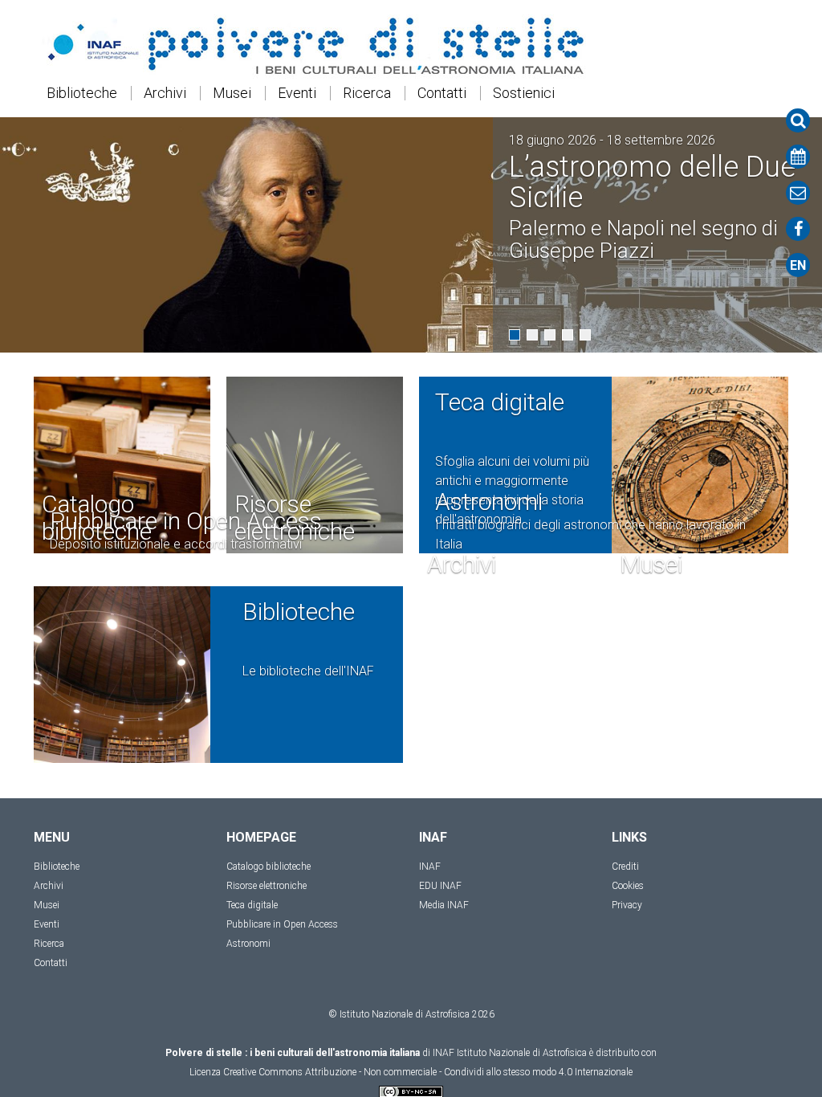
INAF (430, 866)
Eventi (297, 93)
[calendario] (798, 157)
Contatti (441, 93)
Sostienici (524, 93)
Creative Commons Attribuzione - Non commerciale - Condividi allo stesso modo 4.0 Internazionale (428, 1072)
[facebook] (798, 229)
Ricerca (367, 93)
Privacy (627, 905)
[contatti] (798, 193)
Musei (232, 93)
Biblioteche (82, 93)
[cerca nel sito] (798, 120)
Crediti (625, 866)
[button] (514, 335)
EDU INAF (440, 885)
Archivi (165, 93)
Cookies (628, 885)
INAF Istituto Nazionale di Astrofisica (510, 1052)
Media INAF (444, 905)
